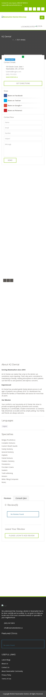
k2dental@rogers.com (13, 72)
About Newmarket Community (12, 671)
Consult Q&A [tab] (21, 498)
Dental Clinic (10, 59)
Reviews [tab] (7, 498)
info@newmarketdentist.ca (13, 628)
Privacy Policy (6, 675)
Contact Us (5, 667)
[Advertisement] (23, 193)
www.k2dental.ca (12, 77)
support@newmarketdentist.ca (12, 5)
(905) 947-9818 (9, 623)
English (5, 426)
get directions (23, 83)
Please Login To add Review (22, 536)
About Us (5, 664)
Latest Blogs (6, 660)
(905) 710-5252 (11, 74)
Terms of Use (6, 679)
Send (10, 160)
